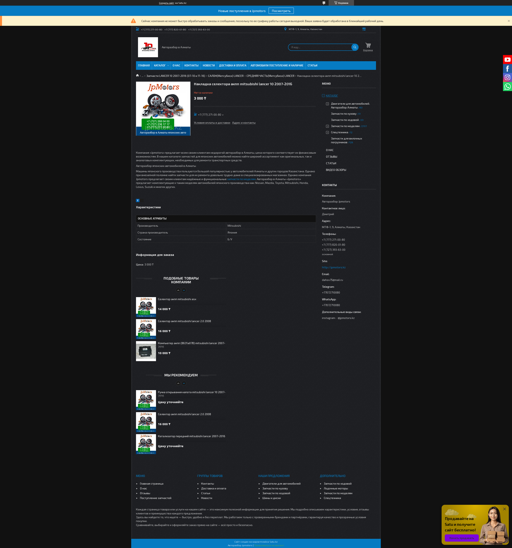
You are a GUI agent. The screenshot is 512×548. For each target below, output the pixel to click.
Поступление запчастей (155, 498)
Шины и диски (271, 498)
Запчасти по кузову (343, 113)
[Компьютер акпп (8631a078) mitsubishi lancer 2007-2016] (146, 351)
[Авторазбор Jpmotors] (148, 47)
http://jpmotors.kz (334, 267)
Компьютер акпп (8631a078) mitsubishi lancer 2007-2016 (191, 345)
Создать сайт (166, 2)
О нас (176, 65)
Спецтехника (339, 132)
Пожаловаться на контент (269, 545)
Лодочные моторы (336, 488)
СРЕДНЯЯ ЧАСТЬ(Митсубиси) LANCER (270, 75)
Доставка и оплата (232, 65)
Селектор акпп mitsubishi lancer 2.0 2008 (184, 321)
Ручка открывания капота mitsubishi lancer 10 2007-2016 (191, 394)
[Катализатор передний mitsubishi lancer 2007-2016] (146, 444)
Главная (144, 65)
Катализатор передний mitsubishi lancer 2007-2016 (191, 436)
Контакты (191, 65)
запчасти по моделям (241, 179)
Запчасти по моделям (345, 126)
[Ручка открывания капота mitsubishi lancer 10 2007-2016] (146, 400)
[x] (142, 201)
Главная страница (151, 483)
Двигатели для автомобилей (281, 483)
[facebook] (137, 201)
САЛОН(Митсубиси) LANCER (226, 75)
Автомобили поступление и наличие (277, 65)
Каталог (160, 65)
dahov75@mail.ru (332, 280)
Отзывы (331, 156)
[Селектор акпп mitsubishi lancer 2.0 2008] (146, 329)
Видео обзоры (336, 169)
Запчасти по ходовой (345, 119)
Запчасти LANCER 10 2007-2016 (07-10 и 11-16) (175, 75)
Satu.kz (274, 541)
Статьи (312, 65)
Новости (209, 65)
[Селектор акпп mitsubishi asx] (146, 307)
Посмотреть (281, 11)
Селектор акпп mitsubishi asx (177, 299)
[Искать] (355, 47)
